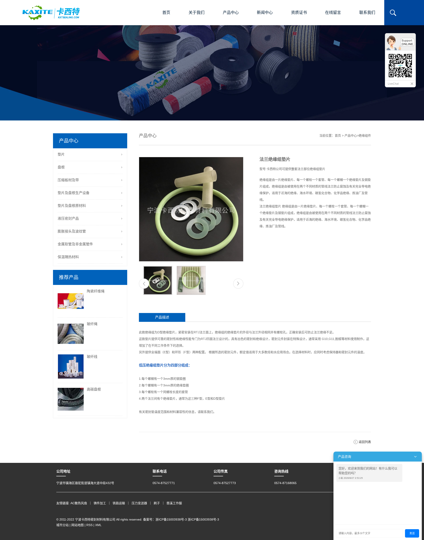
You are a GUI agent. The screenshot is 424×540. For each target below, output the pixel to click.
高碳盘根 (94, 389)
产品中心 (231, 12)
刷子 (157, 503)
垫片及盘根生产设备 (73, 193)
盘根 (61, 167)
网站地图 (77, 525)
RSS (89, 525)
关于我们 (196, 12)
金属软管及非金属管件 (75, 244)
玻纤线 (92, 357)
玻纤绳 (92, 324)
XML (98, 525)
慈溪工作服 (174, 503)
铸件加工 (100, 503)
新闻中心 (265, 12)
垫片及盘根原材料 (72, 206)
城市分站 (62, 525)
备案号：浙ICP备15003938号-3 (165, 519)
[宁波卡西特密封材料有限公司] (51, 12)
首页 (166, 12)
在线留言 (333, 12)
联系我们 (367, 12)
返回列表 (365, 442)
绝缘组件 (365, 135)
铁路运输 (119, 503)
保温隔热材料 (68, 257)
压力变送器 (139, 503)
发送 (412, 533)
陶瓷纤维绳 (95, 291)
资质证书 (299, 12)
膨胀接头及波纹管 (72, 231)
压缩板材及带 (68, 180)
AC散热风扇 (78, 503)
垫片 (61, 154)
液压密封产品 (68, 218)
